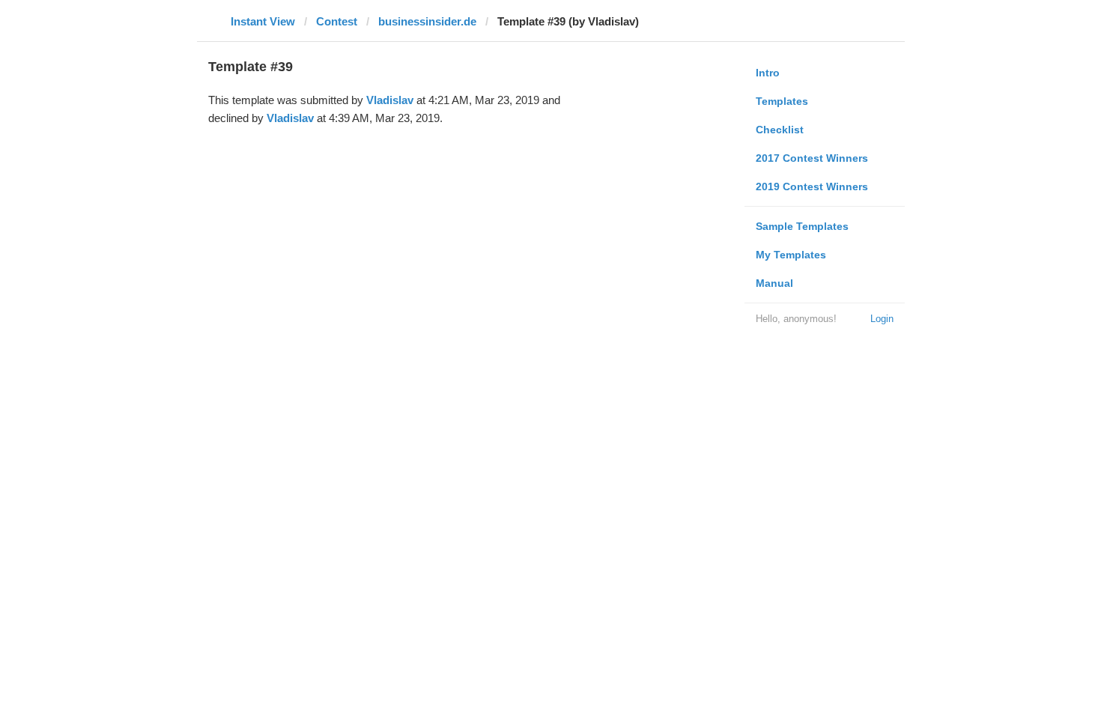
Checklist (780, 130)
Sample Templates (802, 226)
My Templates (791, 255)
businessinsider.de (427, 21)
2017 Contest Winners (812, 158)
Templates (782, 101)
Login (882, 318)
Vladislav (389, 100)
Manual (774, 283)
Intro (768, 73)
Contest (336, 21)
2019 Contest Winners (812, 186)
